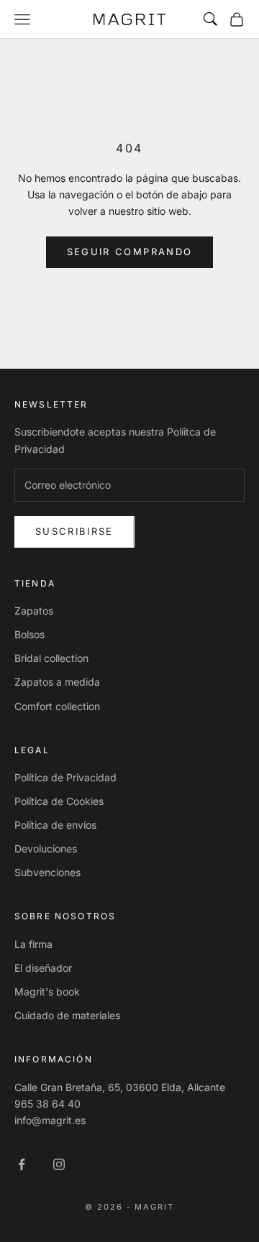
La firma (33, 944)
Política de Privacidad (65, 777)
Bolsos (29, 634)
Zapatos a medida (57, 682)
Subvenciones (47, 872)
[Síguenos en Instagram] (59, 1164)
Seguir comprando (129, 251)
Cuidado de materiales (67, 1015)
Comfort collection (57, 706)
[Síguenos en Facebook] (21, 1164)
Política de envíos (55, 825)
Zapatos (33, 610)
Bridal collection (51, 658)
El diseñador (43, 968)
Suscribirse (74, 531)
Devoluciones (45, 848)
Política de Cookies (59, 801)
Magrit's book (47, 991)
